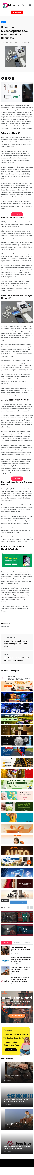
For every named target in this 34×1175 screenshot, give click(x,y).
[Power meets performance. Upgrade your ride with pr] (17, 708)
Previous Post (11, 638)
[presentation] (28, 907)
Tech (3, 22)
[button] (3, 1165)
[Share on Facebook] (2, 78)
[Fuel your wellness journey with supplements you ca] (17, 784)
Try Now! (17, 214)
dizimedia (15, 953)
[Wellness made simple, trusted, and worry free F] (17, 806)
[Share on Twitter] (6, 78)
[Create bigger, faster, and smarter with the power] (17, 850)
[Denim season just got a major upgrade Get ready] (17, 817)
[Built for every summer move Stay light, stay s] (17, 839)
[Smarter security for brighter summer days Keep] (17, 861)
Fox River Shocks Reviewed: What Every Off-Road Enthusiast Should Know (20, 979)
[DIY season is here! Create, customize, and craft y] (17, 686)
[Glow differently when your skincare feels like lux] (17, 730)
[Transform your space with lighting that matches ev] (17, 697)
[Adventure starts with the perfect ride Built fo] (17, 773)
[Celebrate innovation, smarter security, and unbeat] (17, 872)
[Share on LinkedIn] (9, 78)
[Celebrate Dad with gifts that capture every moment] (17, 828)
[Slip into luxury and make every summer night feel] (17, 883)
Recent (6, 942)
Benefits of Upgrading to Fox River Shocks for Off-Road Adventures (21, 969)
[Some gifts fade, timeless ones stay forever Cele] (17, 741)
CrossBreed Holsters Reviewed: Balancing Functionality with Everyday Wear (21, 959)
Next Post (7, 655)
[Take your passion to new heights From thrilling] (17, 751)
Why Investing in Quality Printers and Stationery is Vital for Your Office (16, 643)
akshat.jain (5, 624)
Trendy (27, 942)
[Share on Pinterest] (13, 78)
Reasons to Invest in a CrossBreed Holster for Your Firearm (20, 949)
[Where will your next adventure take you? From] (17, 719)
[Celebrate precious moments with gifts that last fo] (17, 795)
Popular (17, 942)
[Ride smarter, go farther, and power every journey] (17, 762)
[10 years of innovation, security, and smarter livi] (17, 894)
